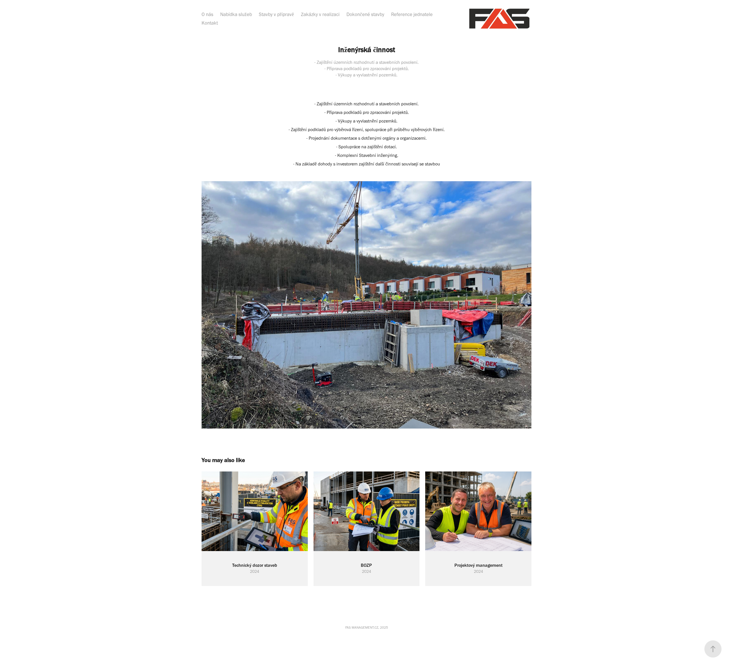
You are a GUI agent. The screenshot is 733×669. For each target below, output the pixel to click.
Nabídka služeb (236, 14)
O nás (207, 14)
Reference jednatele (412, 14)
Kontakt (210, 23)
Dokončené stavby (365, 14)
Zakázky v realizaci (320, 14)
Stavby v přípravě (276, 14)
